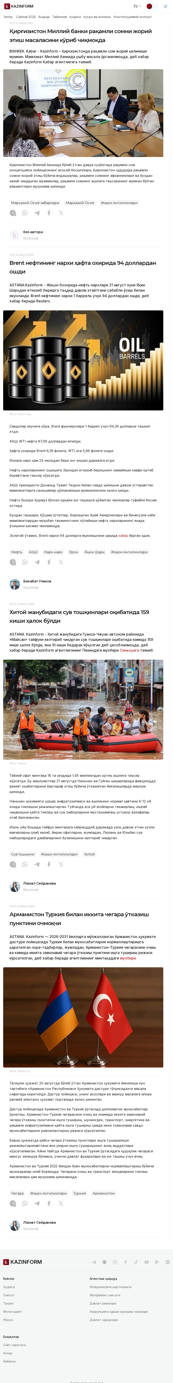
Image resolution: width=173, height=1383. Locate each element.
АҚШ (33, 552)
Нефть (16, 552)
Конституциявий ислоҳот (133, 17)
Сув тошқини (22, 854)
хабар (123, 535)
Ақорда (44, 17)
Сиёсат (9, 1295)
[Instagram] (12, 213)
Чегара (17, 1193)
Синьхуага (129, 650)
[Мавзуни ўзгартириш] (152, 6)
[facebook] (125, 1262)
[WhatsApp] (25, 213)
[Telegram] (37, 213)
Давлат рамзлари (103, 1303)
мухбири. (128, 958)
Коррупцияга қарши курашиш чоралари (119, 1312)
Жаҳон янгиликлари (119, 203)
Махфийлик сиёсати (105, 1295)
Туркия (79, 1193)
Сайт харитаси (14, 1345)
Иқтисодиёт (12, 1312)
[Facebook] (49, 213)
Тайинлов (59, 17)
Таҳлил (8, 1303)
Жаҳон (8, 1320)
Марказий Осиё (80, 203)
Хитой (89, 854)
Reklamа (9, 1361)
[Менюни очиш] (165, 6)
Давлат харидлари (104, 1320)
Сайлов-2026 (26, 17)
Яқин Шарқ (94, 552)
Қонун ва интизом (97, 17)
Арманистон (104, 1193)
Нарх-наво (53, 552)
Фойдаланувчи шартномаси (110, 1287)
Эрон (73, 552)
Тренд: (8, 16)
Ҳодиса (75, 17)
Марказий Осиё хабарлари (35, 203)
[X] (61, 213)
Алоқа (7, 1353)
